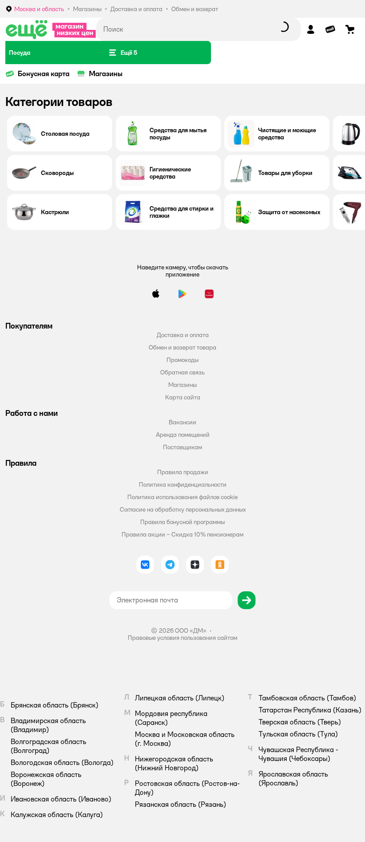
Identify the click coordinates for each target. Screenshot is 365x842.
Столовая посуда (65, 133)
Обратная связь (182, 372)
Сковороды (57, 172)
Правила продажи (182, 472)
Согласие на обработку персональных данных (183, 509)
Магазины (105, 73)
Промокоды (182, 359)
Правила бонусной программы (182, 521)
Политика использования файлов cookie (182, 496)
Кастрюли (55, 212)
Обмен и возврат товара (182, 347)
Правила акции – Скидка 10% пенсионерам (182, 534)
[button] (122, 52)
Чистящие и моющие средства (287, 133)
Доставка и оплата (183, 334)
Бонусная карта (43, 73)
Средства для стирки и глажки (182, 212)
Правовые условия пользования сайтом (182, 637)
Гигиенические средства (170, 173)
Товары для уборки (285, 172)
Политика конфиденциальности (183, 484)
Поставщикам (182, 447)
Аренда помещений (183, 434)
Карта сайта (182, 397)
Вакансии (182, 422)
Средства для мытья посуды (178, 133)
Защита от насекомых (289, 212)
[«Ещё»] (50, 29)
